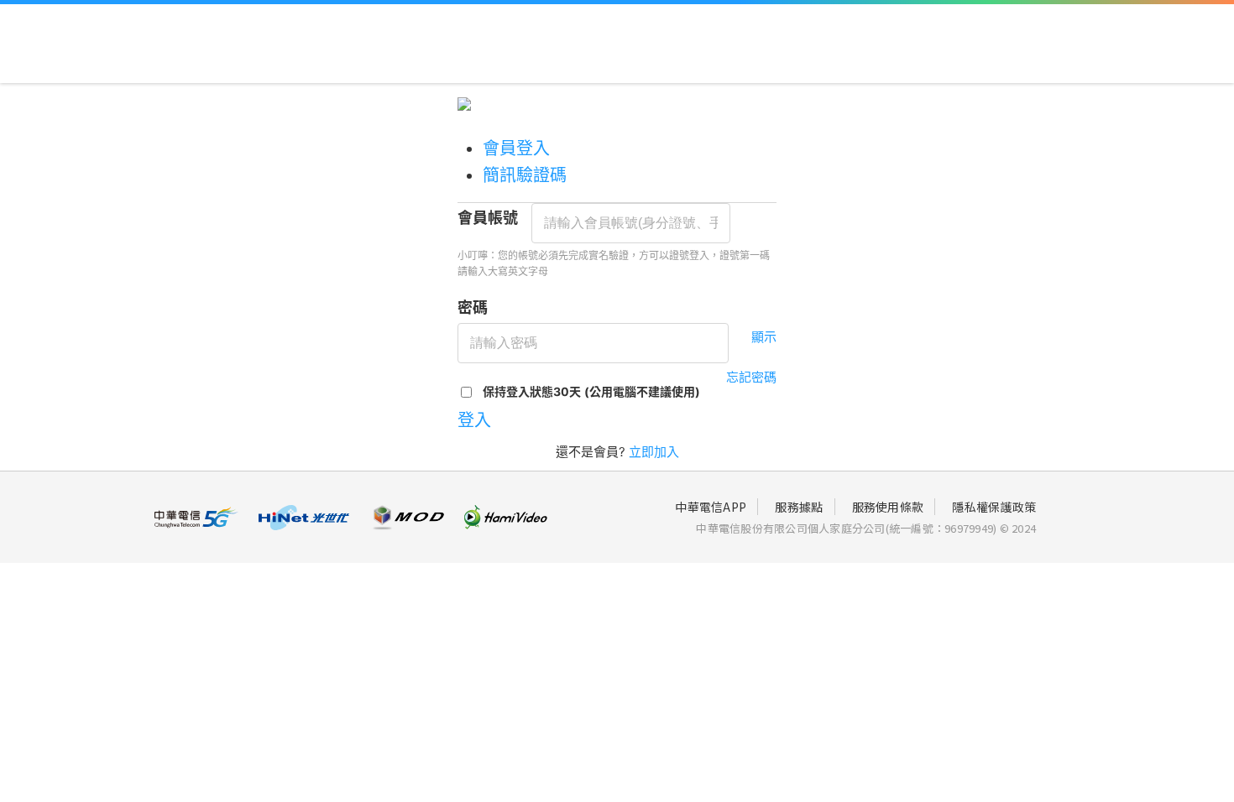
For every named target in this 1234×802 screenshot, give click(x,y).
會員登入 (516, 148)
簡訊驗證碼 (525, 175)
